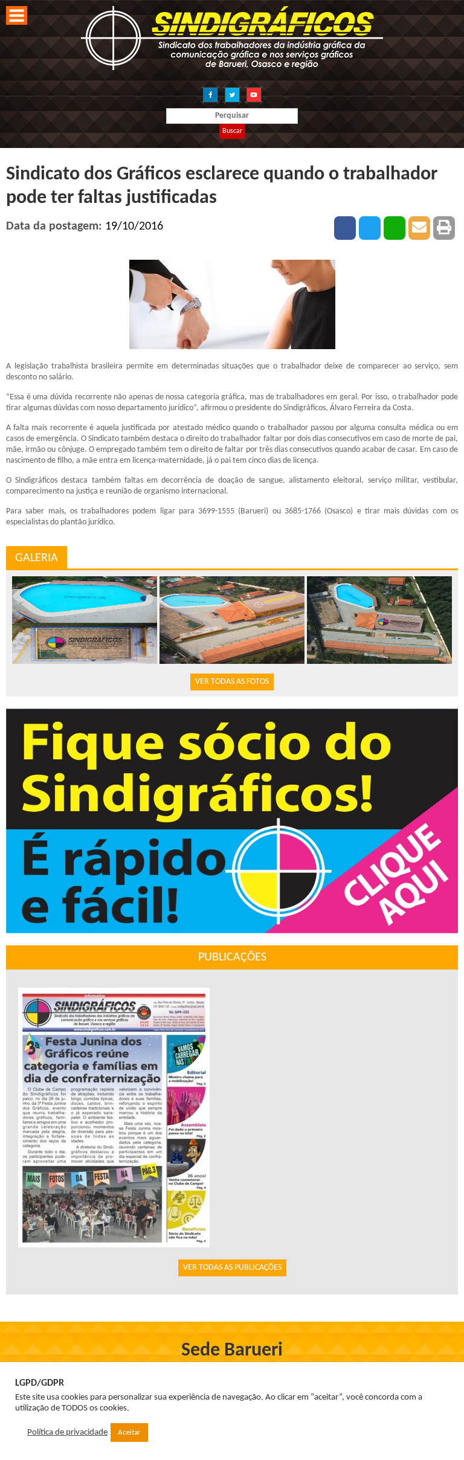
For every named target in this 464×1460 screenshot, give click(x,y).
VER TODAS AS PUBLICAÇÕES (232, 1267)
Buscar (232, 131)
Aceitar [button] (129, 1432)
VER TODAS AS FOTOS (232, 681)
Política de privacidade (67, 1432)
